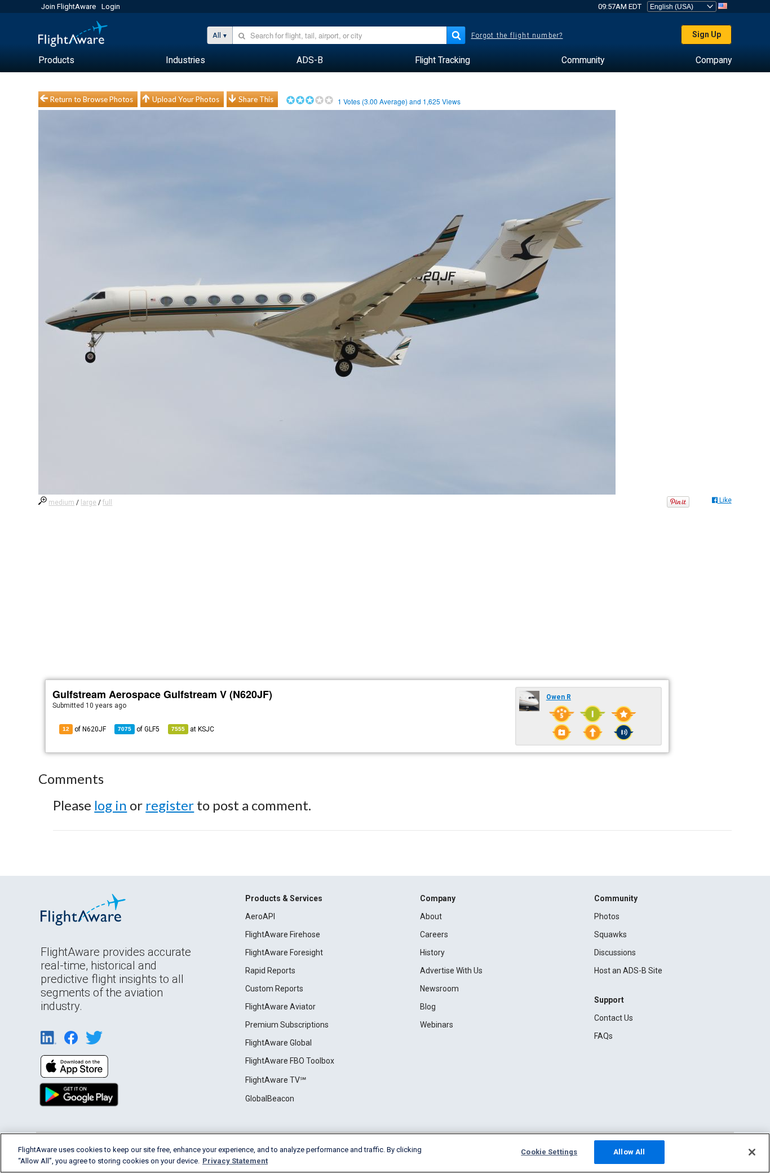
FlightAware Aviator (280, 1006)
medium (61, 502)
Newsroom (439, 988)
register (169, 805)
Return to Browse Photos (91, 99)
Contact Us (613, 1017)
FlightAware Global (278, 1042)
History (432, 952)
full (107, 502)
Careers (434, 934)
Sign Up (706, 34)
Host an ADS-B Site (628, 970)
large (88, 502)
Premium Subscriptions (287, 1024)
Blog (428, 1006)
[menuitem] (56, 60)
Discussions (615, 952)
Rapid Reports (270, 970)
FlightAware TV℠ (275, 1079)
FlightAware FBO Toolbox (289, 1060)
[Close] (752, 1152)
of (139, 729)
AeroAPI (260, 916)
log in (110, 805)
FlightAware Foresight (284, 952)
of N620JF (84, 729)
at (192, 729)
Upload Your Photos (185, 99)
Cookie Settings (549, 1152)
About (431, 916)
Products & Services (283, 898)
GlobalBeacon (269, 1098)
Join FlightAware (68, 6)
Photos (606, 916)
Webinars (436, 1024)
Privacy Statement (235, 1161)
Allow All (629, 1152)
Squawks (610, 934)
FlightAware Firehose (282, 934)
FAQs (603, 1035)
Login (110, 6)
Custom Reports (274, 988)
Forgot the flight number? (517, 35)
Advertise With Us (451, 970)
